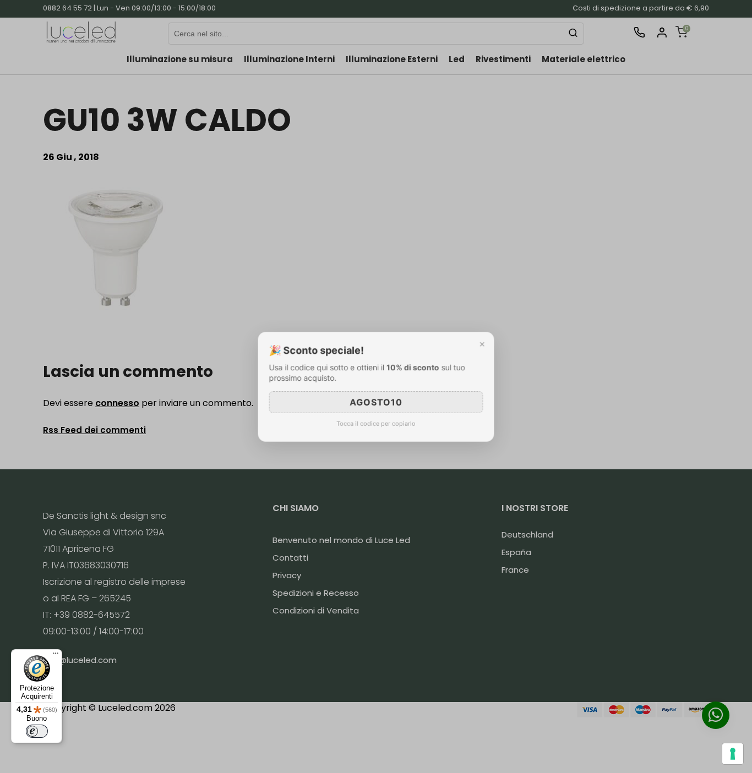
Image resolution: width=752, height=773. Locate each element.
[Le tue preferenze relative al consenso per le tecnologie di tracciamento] (732, 753)
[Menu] (55, 655)
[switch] (37, 731)
